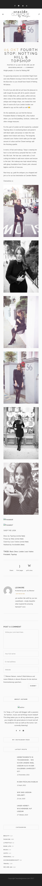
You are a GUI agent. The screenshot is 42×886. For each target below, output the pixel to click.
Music (6, 849)
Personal (8, 856)
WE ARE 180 (28, 65)
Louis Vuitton (28, 551)
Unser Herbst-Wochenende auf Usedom (24, 808)
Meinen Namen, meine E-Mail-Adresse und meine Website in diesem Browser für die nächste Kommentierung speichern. (20, 679)
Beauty (7, 835)
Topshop (14, 554)
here (23, 536)
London (21, 551)
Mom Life (7, 846)
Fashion (7, 839)
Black (12, 551)
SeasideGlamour (15, 67)
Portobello (7, 554)
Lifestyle (8, 842)
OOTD (6, 853)
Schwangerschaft (11, 860)
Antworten (20, 593)
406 (29, 570)
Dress (16, 551)
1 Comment (29, 67)
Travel (6, 863)
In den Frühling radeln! (27, 782)
